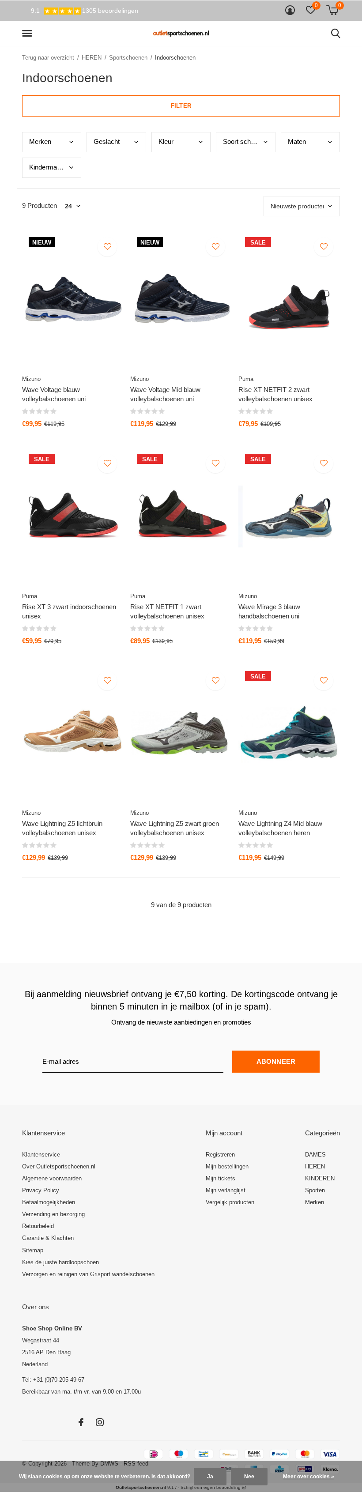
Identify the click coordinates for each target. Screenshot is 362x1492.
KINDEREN (320, 1178)
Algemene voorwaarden (52, 1178)
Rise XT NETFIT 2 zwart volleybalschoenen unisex (275, 394)
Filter (181, 105)
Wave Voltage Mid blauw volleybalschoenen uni (165, 394)
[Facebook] (81, 1422)
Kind (47, 167)
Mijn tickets (220, 1178)
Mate (297, 141)
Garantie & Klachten (48, 1238)
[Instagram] (100, 1422)
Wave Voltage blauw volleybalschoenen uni (54, 394)
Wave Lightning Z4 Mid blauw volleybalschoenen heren (280, 828)
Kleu (165, 141)
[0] (332, 10)
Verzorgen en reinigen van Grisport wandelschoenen (88, 1274)
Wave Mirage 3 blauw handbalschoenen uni (269, 611)
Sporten (315, 1190)
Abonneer (276, 1061)
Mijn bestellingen (227, 1166)
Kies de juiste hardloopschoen (60, 1262)
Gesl (107, 141)
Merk (40, 141)
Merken (314, 1202)
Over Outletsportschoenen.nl (58, 1166)
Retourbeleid (38, 1226)
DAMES (315, 1154)
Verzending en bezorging (53, 1214)
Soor (242, 141)
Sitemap (32, 1250)
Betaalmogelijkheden (48, 1202)
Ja (210, 1476)
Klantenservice (41, 1154)
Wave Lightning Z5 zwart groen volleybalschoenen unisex (174, 828)
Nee (249, 1476)
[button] (28, 33)
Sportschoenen (128, 57)
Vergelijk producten (230, 1202)
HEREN (92, 57)
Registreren (220, 1154)
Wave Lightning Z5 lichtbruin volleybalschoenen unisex (62, 828)
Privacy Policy (40, 1190)
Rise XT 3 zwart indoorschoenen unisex (69, 611)
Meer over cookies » (308, 1476)
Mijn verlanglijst (225, 1190)
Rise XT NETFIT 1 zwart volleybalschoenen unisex (167, 611)
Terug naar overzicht (48, 57)
